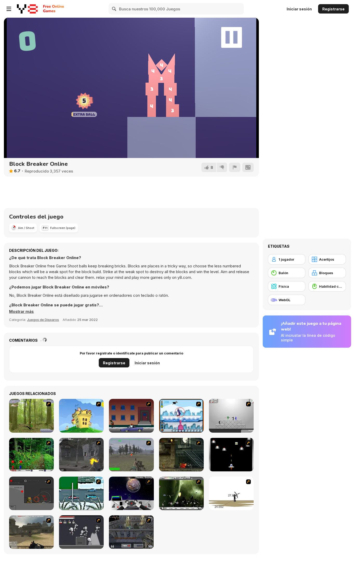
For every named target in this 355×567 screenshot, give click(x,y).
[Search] (114, 9)
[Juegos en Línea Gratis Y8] (27, 9)
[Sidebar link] (9, 9)
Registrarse (333, 9)
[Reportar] (234, 167)
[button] (21, 311)
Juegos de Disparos (43, 320)
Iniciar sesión (299, 9)
